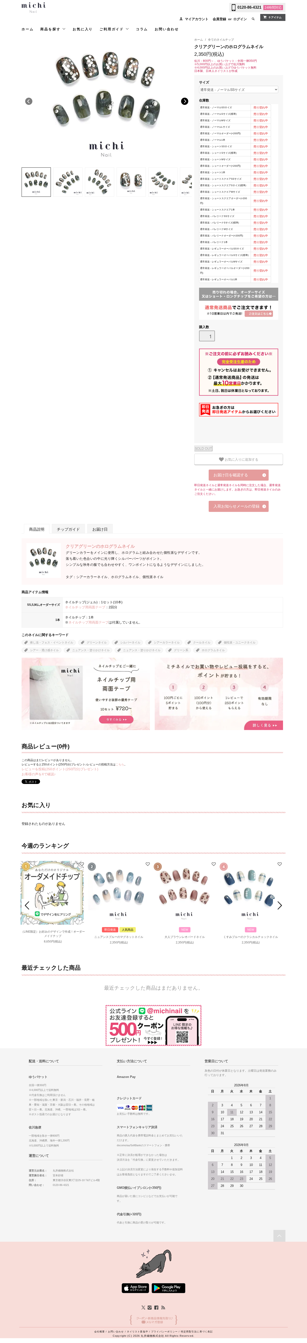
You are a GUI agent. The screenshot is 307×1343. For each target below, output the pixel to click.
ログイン (240, 19)
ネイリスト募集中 (137, 1331)
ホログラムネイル (213, 650)
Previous (28, 101)
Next (184, 101)
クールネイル (201, 642)
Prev (28, 905)
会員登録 (219, 19)
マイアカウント (196, 19)
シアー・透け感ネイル (44, 650)
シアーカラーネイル (167, 642)
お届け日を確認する (230, 475)
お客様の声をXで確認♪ (39, 774)
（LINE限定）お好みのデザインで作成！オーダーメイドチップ (53, 934)
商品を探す (51, 29)
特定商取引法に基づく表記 (197, 1331)
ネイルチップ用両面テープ (85, 607)
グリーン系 (181, 650)
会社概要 (99, 1331)
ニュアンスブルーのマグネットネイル (118, 937)
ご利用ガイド (112, 29)
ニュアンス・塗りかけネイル (91, 650)
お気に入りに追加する (241, 459)
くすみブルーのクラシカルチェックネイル (250, 937)
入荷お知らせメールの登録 (236, 506)
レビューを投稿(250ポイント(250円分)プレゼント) (60, 769)
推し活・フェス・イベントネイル (51, 642)
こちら (120, 764)
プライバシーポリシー (164, 1331)
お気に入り (83, 29)
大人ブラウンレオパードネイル (185, 937)
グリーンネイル (97, 642)
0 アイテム (275, 17)
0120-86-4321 (249, 7)
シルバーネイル (130, 642)
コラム (142, 29)
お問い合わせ (167, 29)
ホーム (28, 29)
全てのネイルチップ (221, 39)
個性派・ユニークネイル (239, 642)
